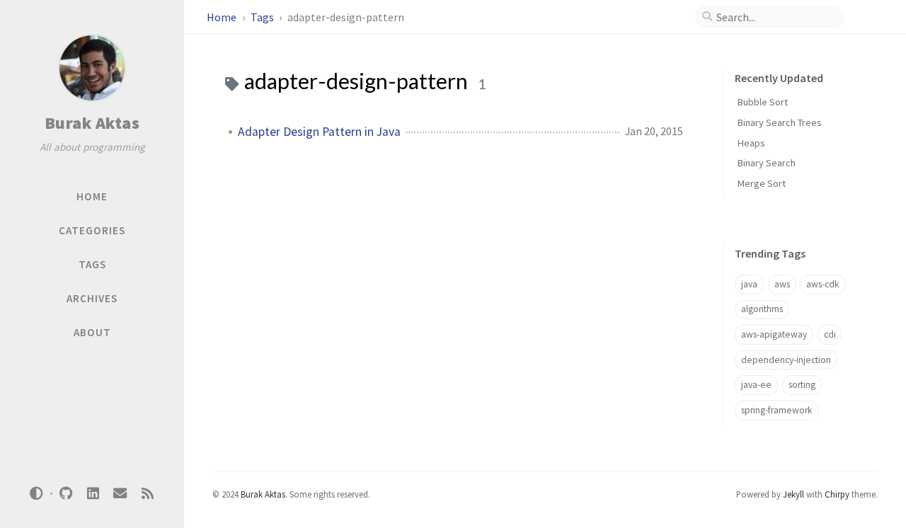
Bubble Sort (763, 102)
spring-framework (777, 410)
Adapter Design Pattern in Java (319, 131)
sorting (802, 385)
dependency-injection (786, 360)
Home (223, 17)
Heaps (751, 143)
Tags (263, 17)
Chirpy (837, 494)
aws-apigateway (774, 334)
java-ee (756, 385)
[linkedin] (92, 493)
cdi (830, 334)
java (749, 284)
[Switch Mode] (36, 493)
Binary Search (767, 162)
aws (782, 284)
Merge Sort (762, 183)
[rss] (147, 493)
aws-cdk (822, 284)
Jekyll (793, 494)
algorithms (762, 309)
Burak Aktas (92, 123)
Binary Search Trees (780, 122)
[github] (65, 493)
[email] (120, 493)
